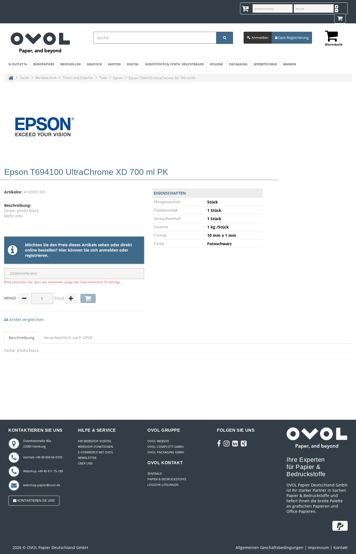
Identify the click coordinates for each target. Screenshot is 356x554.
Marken (289, 64)
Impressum (318, 547)
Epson (118, 77)
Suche (24, 77)
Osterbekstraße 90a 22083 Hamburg (37, 443)
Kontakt (340, 547)
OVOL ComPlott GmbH (165, 446)
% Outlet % (17, 64)
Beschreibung (21, 337)
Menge (10, 298)
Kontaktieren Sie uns (35, 500)
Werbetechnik (265, 64)
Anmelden (259, 37)
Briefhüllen (70, 64)
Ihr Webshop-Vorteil (95, 441)
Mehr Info (13, 215)
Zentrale (154, 473)
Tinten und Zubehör (78, 77)
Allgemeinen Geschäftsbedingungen (269, 547)
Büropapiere (43, 64)
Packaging (238, 64)
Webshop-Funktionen (95, 446)
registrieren (36, 255)
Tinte (103, 77)
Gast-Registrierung (293, 37)
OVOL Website (158, 441)
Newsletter (87, 458)
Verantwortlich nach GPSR (68, 337)
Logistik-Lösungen (162, 485)
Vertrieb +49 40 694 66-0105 (42, 457)
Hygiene (216, 64)
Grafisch (94, 64)
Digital (133, 64)
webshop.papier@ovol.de (41, 485)
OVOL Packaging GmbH (165, 452)
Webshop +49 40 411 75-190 (43, 471)
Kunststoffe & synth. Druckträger (174, 64)
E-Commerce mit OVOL (95, 452)
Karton (114, 64)
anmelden (108, 250)
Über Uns (85, 463)
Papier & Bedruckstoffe (166, 479)
